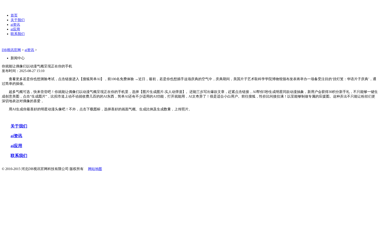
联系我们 (18, 34)
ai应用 (15, 29)
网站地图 (95, 169)
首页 (14, 15)
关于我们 (18, 20)
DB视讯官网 (11, 50)
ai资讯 (15, 24)
